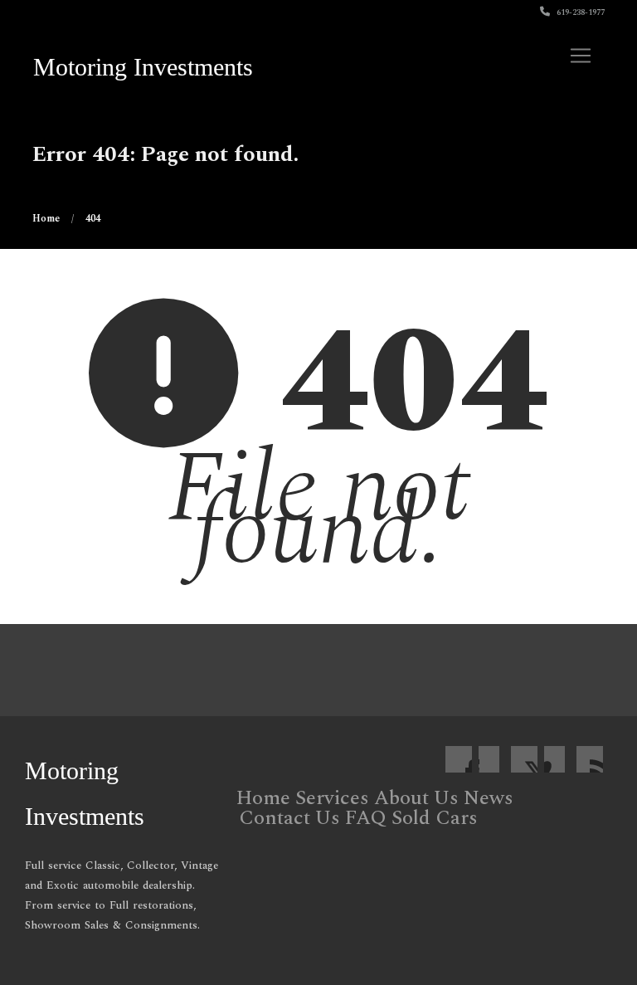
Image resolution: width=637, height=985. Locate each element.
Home (263, 798)
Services (332, 798)
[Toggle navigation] (580, 55)
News (488, 798)
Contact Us (289, 818)
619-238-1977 (579, 12)
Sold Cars (434, 818)
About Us (416, 798)
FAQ (366, 818)
